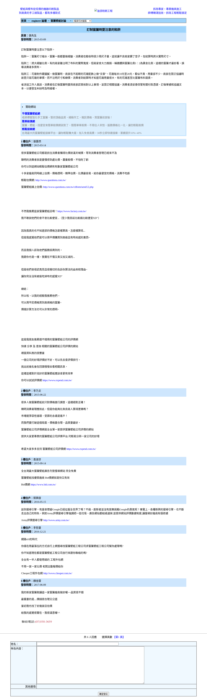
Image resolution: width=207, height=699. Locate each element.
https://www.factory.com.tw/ (71, 211)
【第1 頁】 (119, 637)
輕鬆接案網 (28, 129)
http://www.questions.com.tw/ (50, 180)
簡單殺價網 (28, 121)
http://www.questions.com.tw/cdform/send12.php (68, 187)
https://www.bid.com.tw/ (43, 484)
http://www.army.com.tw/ (56, 520)
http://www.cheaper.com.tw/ (57, 573)
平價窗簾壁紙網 (31, 113)
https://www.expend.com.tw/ (57, 380)
